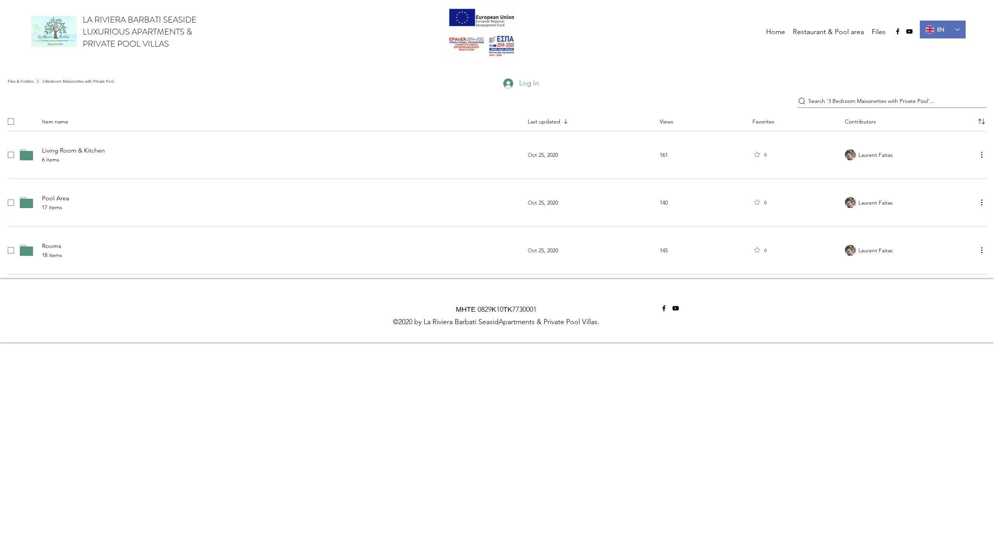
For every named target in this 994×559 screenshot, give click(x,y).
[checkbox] (11, 121)
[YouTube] (909, 31)
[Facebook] (898, 31)
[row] (497, 120)
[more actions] (981, 154)
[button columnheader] (981, 121)
